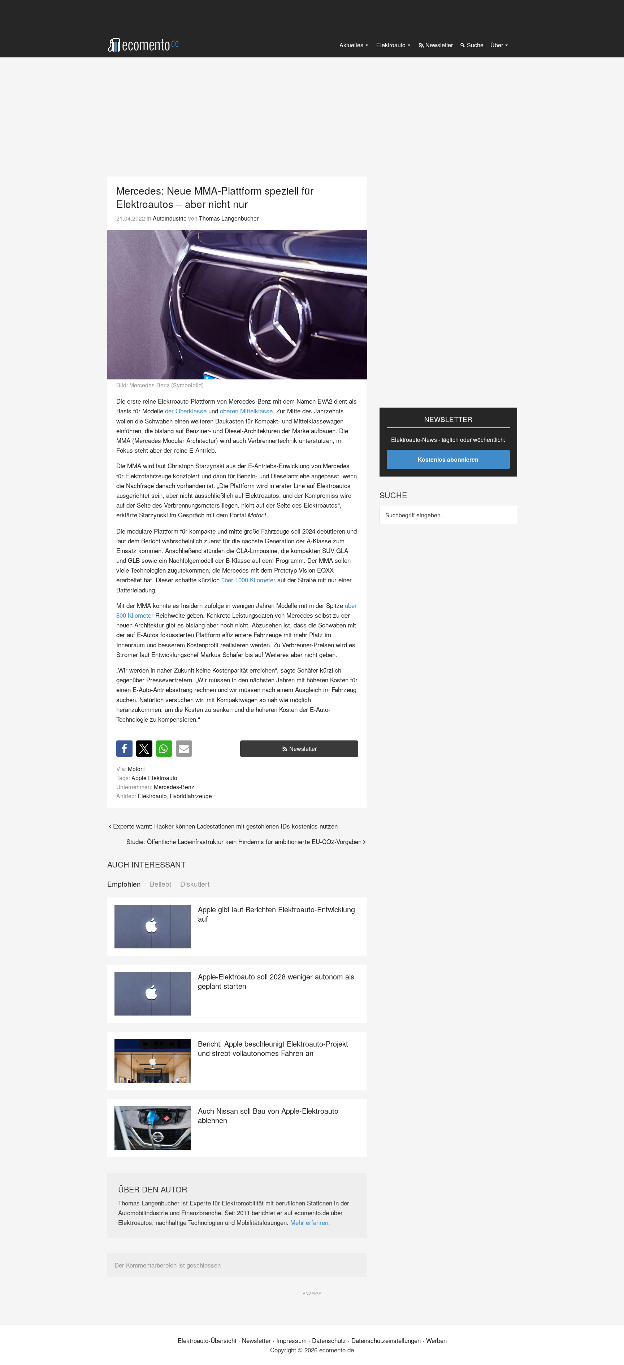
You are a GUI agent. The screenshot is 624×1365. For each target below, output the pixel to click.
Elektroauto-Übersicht (207, 1340)
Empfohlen (124, 883)
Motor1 (137, 769)
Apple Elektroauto (154, 778)
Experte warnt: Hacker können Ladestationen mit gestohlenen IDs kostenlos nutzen (225, 825)
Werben (436, 1340)
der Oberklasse (186, 410)
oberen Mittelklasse (246, 410)
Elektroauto (152, 796)
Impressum (291, 1340)
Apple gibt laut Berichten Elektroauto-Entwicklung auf (276, 914)
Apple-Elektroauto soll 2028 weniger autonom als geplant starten (276, 981)
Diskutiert (194, 883)
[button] (124, 748)
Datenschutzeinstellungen (386, 1340)
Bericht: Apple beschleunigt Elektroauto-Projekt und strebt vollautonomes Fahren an (273, 1048)
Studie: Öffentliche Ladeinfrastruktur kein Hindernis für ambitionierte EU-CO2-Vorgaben (243, 841)
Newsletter (303, 748)
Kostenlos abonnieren (448, 459)
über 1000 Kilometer (248, 579)
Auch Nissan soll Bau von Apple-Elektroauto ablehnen (268, 1115)
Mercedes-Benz (174, 787)
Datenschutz (329, 1340)
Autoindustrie (170, 218)
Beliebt (160, 883)
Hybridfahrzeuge (191, 796)
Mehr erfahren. (310, 1222)
